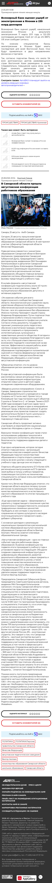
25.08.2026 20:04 (8, 178)
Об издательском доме (14, 785)
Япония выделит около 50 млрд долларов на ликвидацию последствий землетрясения (29, 165)
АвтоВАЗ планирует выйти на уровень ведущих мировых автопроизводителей (25, 83)
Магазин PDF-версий (12, 788)
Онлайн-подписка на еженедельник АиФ (23, 792)
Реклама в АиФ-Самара (14, 795)
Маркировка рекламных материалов (21, 808)
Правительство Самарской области (31, 228)
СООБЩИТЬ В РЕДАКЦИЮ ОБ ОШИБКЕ (20, 811)
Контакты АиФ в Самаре (14, 804)
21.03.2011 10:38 (7, 10)
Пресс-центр (35, 785)
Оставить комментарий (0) (26, 104)
